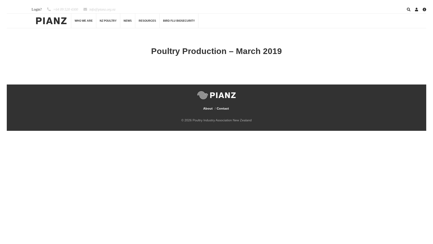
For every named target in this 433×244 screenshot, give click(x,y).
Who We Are (84, 20)
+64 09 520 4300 (65, 9)
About (208, 108)
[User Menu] (416, 10)
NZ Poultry (108, 20)
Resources (147, 20)
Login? (37, 9)
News (128, 20)
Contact (223, 108)
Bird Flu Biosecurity (179, 20)
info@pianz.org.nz (102, 9)
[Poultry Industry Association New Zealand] (51, 20)
